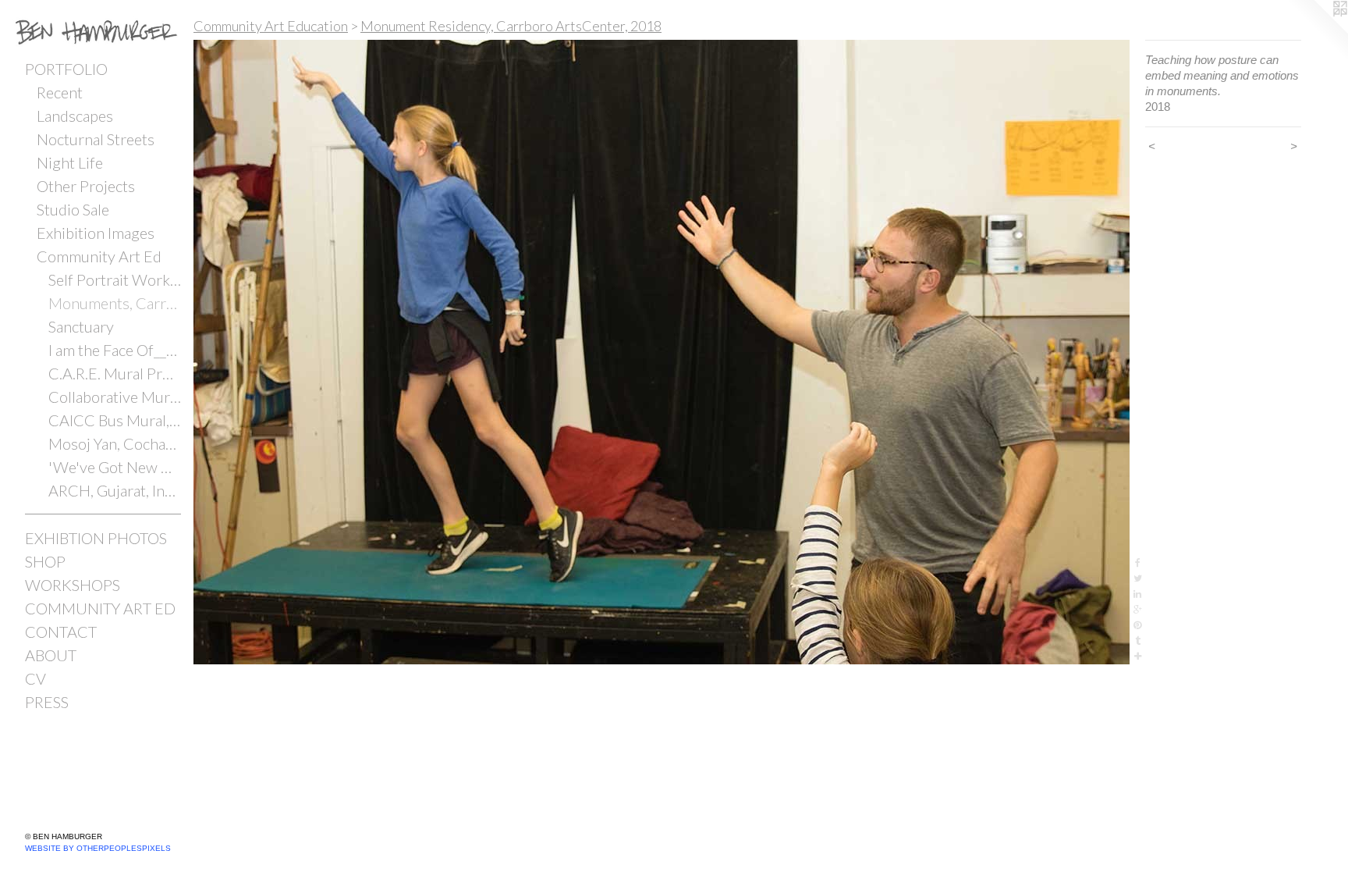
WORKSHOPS (72, 584)
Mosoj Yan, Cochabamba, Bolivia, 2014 (114, 443)
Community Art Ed (99, 256)
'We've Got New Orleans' (114, 466)
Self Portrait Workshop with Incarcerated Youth (114, 279)
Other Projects (86, 185)
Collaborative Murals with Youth (114, 396)
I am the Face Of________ (114, 349)
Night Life (70, 162)
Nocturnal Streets (95, 139)
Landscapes (75, 115)
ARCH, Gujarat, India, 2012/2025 (114, 490)
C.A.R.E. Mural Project (114, 373)
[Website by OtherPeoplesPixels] (1317, 31)
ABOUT (50, 655)
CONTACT (61, 631)
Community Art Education (270, 25)
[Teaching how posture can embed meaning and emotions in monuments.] (661, 352)
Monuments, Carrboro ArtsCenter (114, 303)
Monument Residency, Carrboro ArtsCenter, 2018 (511, 25)
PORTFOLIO (66, 68)
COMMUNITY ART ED (100, 608)
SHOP (45, 561)
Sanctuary (81, 326)
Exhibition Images (95, 232)
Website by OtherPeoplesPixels (98, 848)
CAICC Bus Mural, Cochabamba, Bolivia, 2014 (114, 420)
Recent (60, 92)
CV (35, 678)
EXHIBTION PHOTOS (96, 538)
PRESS (47, 701)
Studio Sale (73, 209)
